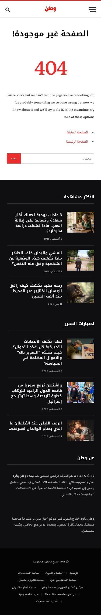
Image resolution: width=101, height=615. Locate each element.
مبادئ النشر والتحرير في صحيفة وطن (62, 587)
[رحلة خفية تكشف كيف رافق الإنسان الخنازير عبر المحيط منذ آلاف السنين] (80, 292)
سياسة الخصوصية (29, 594)
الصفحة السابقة (77, 132)
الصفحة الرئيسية (77, 141)
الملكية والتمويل (54, 573)
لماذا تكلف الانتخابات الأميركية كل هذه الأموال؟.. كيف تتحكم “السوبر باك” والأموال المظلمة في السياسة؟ (36, 352)
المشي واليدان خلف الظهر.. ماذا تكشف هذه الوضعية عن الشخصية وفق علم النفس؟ (35, 258)
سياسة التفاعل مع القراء (63, 580)
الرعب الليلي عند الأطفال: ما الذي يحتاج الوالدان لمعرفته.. (35, 426)
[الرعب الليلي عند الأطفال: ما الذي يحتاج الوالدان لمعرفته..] (80, 430)
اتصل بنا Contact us (47, 601)
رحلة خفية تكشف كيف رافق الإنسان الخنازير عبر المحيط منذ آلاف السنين (35, 291)
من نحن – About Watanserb (60, 594)
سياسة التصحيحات (28, 573)
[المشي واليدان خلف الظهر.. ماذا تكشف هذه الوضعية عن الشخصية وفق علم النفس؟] (80, 260)
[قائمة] (92, 10)
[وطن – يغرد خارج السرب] (50, 9)
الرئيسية (73, 573)
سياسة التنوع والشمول (31, 580)
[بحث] (8, 10)
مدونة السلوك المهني (24, 587)
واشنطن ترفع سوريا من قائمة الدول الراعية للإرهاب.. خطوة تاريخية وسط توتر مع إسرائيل (35, 393)
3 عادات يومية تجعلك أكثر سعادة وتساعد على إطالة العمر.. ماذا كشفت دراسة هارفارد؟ (38, 223)
